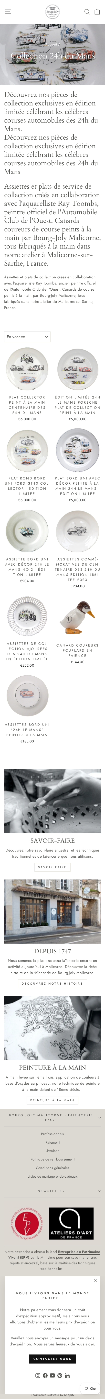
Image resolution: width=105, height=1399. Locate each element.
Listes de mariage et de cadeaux (52, 1176)
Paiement (52, 1142)
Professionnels (52, 1133)
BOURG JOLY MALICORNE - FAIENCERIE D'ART (51, 1117)
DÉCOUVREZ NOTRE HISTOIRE (52, 983)
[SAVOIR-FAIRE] (52, 801)
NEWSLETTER (51, 1191)
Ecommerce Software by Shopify (52, 1395)
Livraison (52, 1150)
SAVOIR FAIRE (52, 867)
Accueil (51, 44)
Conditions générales (52, 1167)
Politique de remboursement (52, 1159)
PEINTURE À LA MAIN (52, 1100)
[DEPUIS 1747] (52, 911)
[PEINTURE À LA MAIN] (52, 1028)
